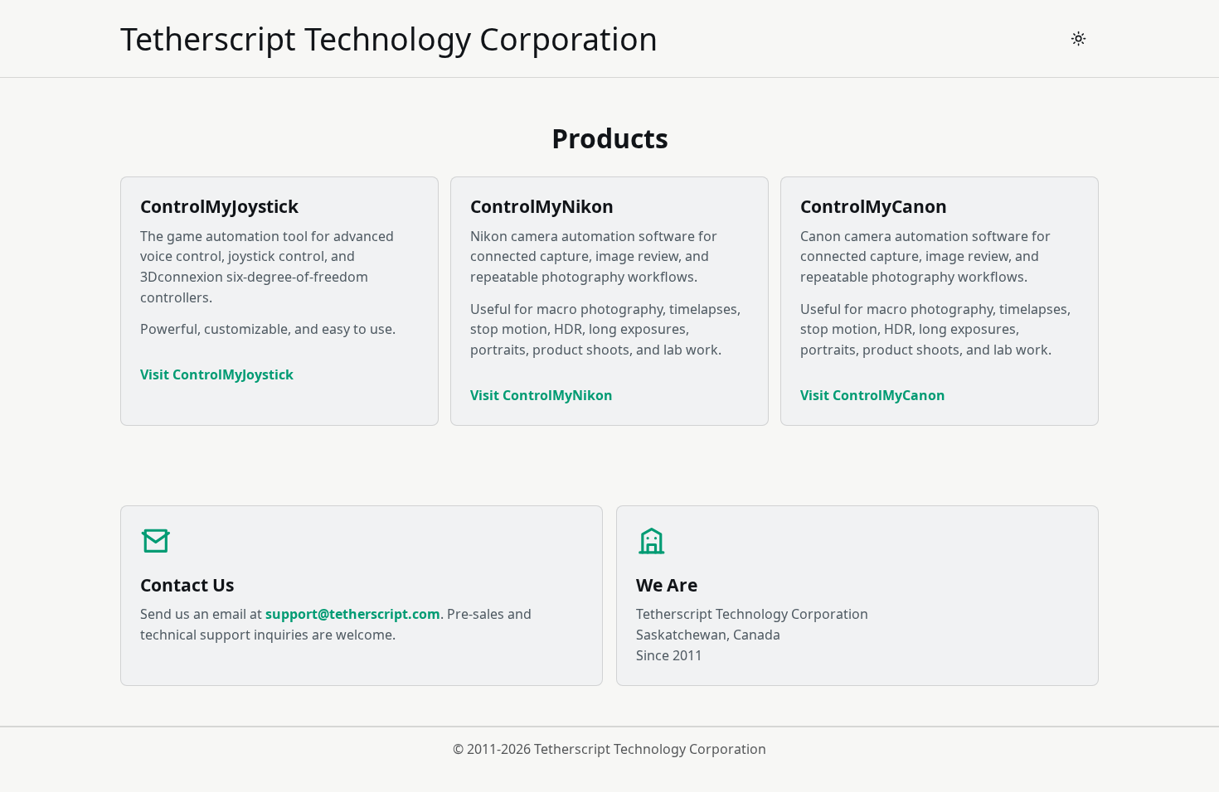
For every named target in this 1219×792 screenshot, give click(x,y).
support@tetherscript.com (352, 614)
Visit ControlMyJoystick (217, 374)
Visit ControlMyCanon (872, 395)
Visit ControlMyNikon (541, 395)
